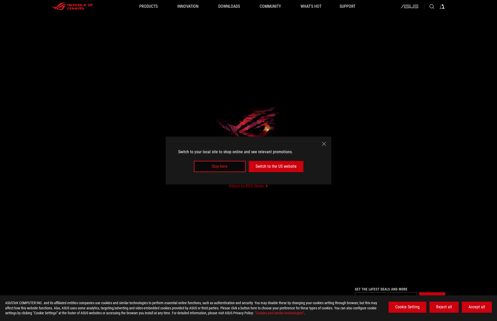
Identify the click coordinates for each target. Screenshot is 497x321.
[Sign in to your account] (442, 6)
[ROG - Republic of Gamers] (72, 6)
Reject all (444, 306)
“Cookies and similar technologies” (279, 313)
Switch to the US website (276, 166)
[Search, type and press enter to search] (432, 6)
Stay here (220, 166)
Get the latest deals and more (381, 289)
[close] (324, 144)
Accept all (477, 306)
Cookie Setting (407, 306)
